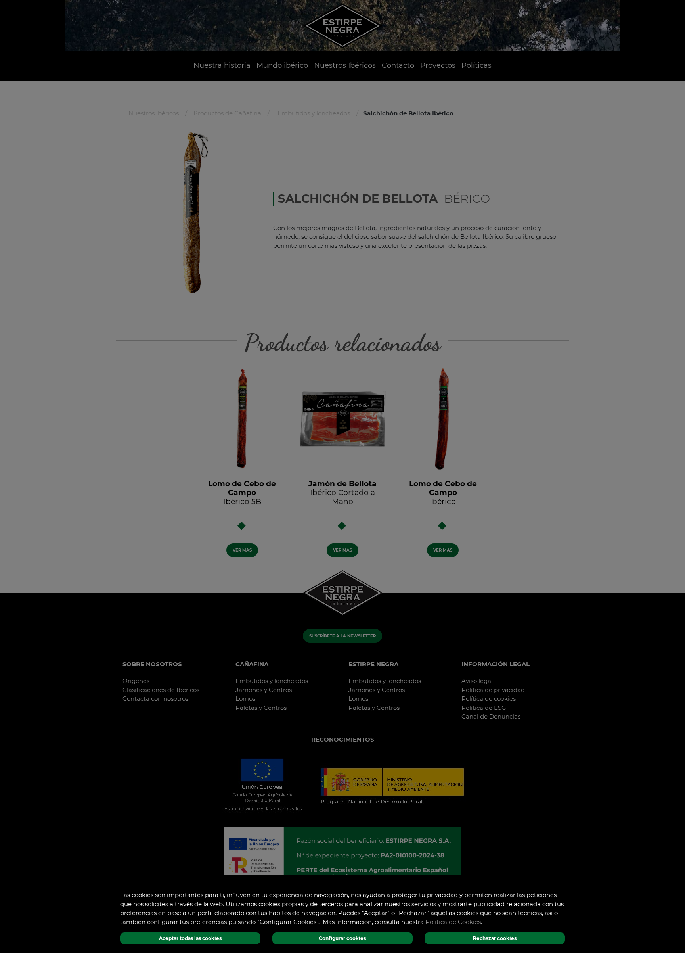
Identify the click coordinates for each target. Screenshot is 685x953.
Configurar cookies (342, 938)
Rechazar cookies (495, 938)
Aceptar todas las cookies (190, 938)
